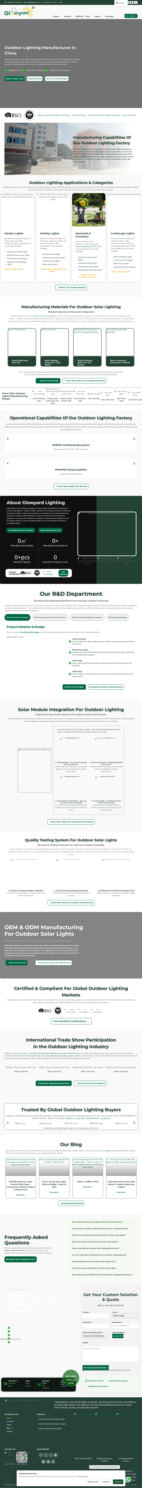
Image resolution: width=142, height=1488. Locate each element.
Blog (8, 1428)
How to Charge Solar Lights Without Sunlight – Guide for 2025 (54, 1184)
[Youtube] (131, 2)
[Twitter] (136, 2)
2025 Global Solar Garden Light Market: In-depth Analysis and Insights (121, 1184)
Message (86, 1342)
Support (97, 16)
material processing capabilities (44, 316)
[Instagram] (46, 1455)
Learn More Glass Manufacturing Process (120, 405)
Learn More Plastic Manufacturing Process (87, 407)
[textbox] (123, 1316)
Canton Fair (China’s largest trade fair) (30, 1056)
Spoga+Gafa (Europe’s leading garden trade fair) (62, 1056)
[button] (8, 439)
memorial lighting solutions (86, 246)
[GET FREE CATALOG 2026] (71, 1372)
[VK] (53, 1462)
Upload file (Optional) (118, 1332)
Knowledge (109, 16)
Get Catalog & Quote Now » (96, 1367)
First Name (86, 1312)
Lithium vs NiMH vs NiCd (88, 1182)
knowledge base (109, 1151)
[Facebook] (41, 1455)
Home (9, 1418)
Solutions (67, 16)
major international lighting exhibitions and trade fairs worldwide (52, 1053)
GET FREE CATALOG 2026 (71, 1379)
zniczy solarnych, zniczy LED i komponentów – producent (84, 1118)
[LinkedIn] (43, 1462)
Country (115, 1312)
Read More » (20, 1195)
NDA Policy (133, 1485)
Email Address (87, 1322)
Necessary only (93, 1482)
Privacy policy (83, 1476)
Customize (106, 1482)
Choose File (117, 1336)
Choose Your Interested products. (93, 1332)
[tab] (17, 617)
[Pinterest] (55, 1455)
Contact (10, 1431)
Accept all (118, 1482)
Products (56, 16)
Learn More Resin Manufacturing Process (55, 409)
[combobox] (125, 1315)
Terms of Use (126, 1485)
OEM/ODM (79, 16)
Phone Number (117, 1322)
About (88, 16)
